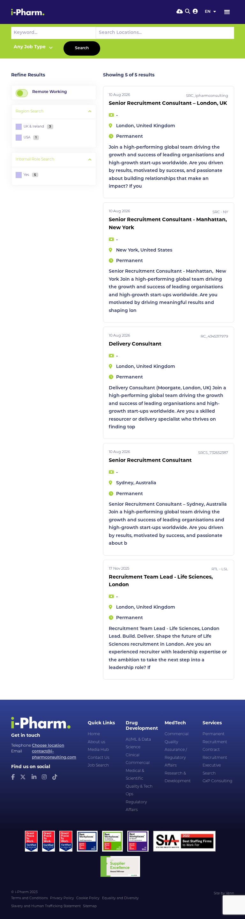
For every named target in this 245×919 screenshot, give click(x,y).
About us (96, 742)
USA (30, 137)
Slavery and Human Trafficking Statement (46, 906)
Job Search (98, 765)
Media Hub (98, 750)
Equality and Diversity (120, 898)
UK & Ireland (37, 127)
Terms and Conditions (29, 898)
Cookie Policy (88, 898)
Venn (230, 893)
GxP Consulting (217, 781)
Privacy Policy (62, 898)
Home (94, 734)
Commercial (138, 763)
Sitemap (90, 906)
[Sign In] (195, 11)
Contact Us (98, 758)
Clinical (132, 755)
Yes (30, 175)
